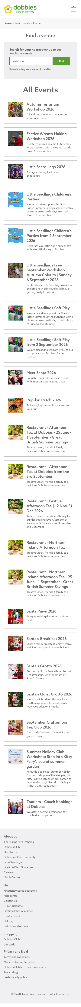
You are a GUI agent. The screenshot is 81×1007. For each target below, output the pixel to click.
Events (26, 23)
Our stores (10, 852)
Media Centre (12, 877)
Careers (8, 872)
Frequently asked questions (20, 890)
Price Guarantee (13, 906)
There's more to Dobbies (19, 842)
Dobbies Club (12, 847)
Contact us (10, 900)
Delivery (9, 921)
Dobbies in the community (19, 857)
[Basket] (74, 9)
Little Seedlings (13, 862)
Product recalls (12, 916)
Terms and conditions (17, 957)
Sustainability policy (15, 977)
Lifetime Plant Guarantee (18, 867)
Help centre (11, 895)
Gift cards (9, 944)
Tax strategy (11, 972)
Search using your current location (30, 69)
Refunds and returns (16, 926)
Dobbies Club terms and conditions (25, 967)
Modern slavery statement (19, 962)
